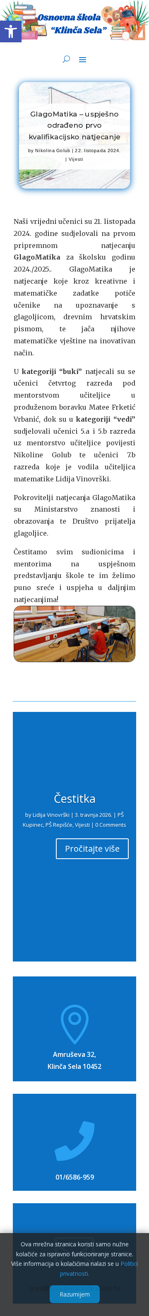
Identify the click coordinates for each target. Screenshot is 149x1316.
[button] (11, 31)
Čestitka (75, 798)
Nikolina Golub (52, 150)
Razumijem (75, 1294)
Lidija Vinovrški (51, 814)
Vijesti (76, 159)
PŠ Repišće (59, 824)
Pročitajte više (92, 848)
